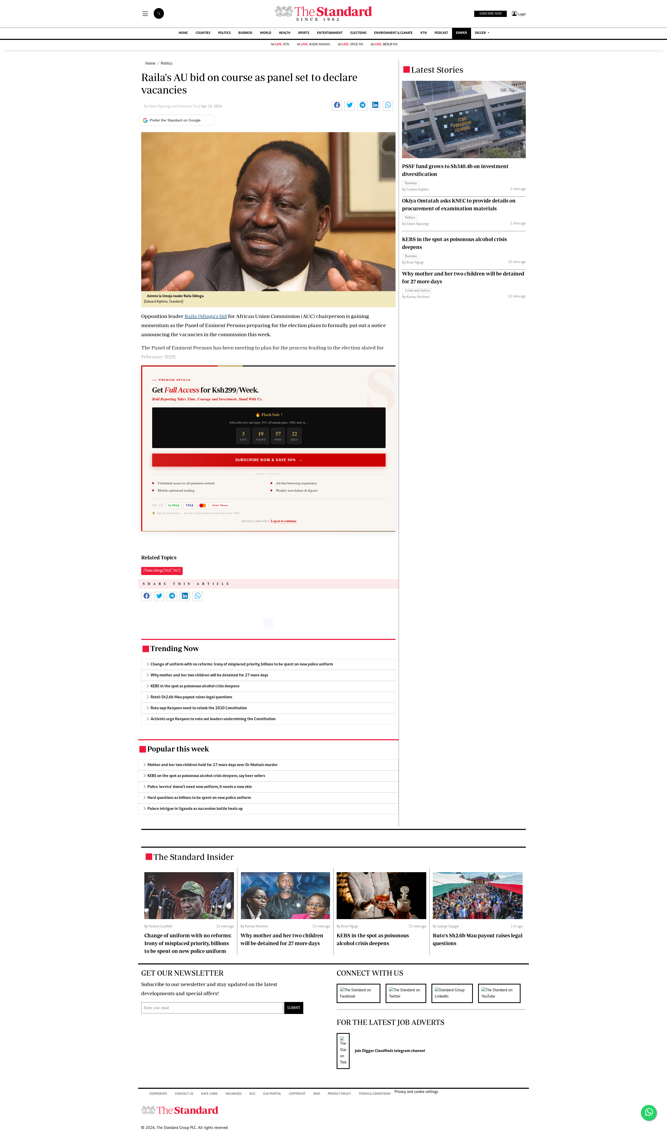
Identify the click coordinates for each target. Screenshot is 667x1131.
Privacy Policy (339, 1094)
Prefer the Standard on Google (175, 120)
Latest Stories (437, 69)
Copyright (297, 1094)
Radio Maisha (315, 44)
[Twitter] (408, 993)
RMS (316, 1094)
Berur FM (386, 44)
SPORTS (303, 33)
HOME (183, 33)
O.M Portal (272, 1094)
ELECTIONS (358, 33)
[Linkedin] (454, 993)
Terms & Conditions (375, 1094)
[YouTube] (502, 993)
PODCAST (441, 33)
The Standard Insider (193, 856)
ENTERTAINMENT (330, 33)
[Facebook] (361, 993)
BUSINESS (245, 33)
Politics (166, 64)
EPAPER (461, 33)
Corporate (158, 1094)
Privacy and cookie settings (416, 1092)
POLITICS (224, 33)
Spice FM (352, 44)
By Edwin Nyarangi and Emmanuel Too (171, 106)
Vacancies (233, 1094)
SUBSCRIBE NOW (490, 13)
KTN (424, 33)
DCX (252, 1094)
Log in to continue (284, 520)
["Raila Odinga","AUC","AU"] (162, 571)
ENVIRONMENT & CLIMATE (393, 33)
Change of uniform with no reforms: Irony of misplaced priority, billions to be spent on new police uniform (187, 943)
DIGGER (481, 33)
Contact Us (184, 1094)
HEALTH (284, 33)
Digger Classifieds (377, 1051)
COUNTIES (203, 33)
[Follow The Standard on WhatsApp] (649, 1113)
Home (150, 64)
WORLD (265, 33)
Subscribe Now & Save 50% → (268, 460)
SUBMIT (293, 1008)
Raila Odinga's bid (205, 316)
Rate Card (209, 1094)
